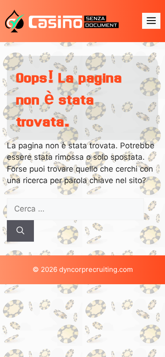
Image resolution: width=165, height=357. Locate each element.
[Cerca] (20, 231)
